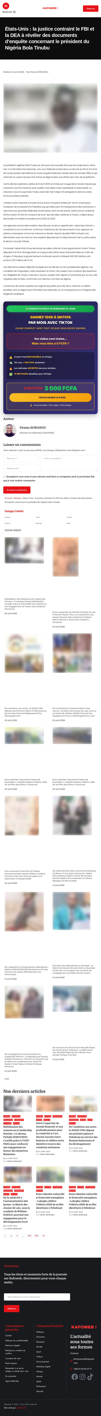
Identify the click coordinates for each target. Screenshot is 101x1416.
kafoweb (7, 1404)
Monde (39, 1376)
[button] (90, 8)
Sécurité (39, 1391)
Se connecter (10, 1376)
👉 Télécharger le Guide (50, 397)
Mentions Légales (12, 1345)
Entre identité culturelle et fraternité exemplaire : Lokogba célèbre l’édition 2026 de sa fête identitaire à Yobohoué (26, 782)
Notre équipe (11, 1363)
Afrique (17, 498)
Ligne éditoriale (12, 1381)
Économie (40, 1336)
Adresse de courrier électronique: (21, 1292)
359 (36, 1235)
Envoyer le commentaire (17, 490)
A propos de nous (13, 1358)
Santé (38, 1381)
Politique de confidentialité (16, 1340)
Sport (38, 1351)
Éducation (40, 1341)
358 (29, 1235)
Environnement (42, 1361)
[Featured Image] (17, 1103)
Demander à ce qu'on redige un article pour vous (16, 1370)
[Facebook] (74, 1377)
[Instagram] (82, 1377)
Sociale (39, 1346)
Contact (8, 1335)
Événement (41, 1386)
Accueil (8, 498)
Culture (39, 1356)
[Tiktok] (90, 1377)
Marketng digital (43, 1366)
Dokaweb (21, 1408)
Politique (40, 1332)
